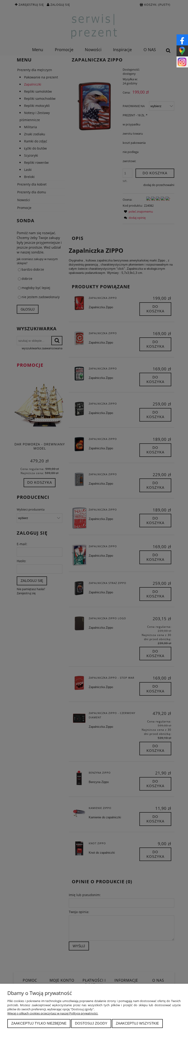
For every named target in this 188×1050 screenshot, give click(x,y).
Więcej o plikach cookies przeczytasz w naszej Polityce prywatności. (52, 1013)
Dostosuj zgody (91, 1023)
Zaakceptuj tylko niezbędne (38, 1023)
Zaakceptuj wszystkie (137, 1023)
